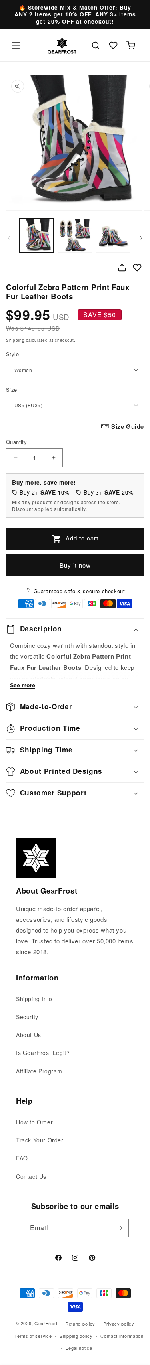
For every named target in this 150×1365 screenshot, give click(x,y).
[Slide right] (141, 238)
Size (11, 389)
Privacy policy (118, 1323)
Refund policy (80, 1323)
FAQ (22, 1158)
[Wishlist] (113, 45)
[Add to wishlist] (137, 267)
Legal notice (79, 1348)
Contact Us (31, 1176)
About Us (28, 1035)
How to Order (34, 1122)
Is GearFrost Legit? (43, 1053)
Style (12, 354)
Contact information (121, 1336)
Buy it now (75, 565)
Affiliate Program (39, 1071)
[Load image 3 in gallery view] (113, 235)
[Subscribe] (119, 1228)
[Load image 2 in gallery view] (75, 235)
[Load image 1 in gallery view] (37, 235)
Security (27, 1017)
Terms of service (33, 1336)
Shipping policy (76, 1336)
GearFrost (45, 1323)
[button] (16, 45)
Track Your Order (40, 1140)
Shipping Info (34, 999)
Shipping (15, 340)
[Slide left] (9, 238)
